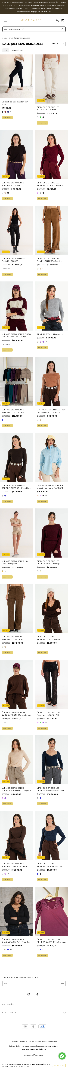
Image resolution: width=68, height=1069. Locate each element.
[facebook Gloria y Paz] (37, 994)
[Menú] (5, 20)
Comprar (7, 117)
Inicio (4, 38)
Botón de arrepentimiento (34, 1049)
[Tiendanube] (34, 1055)
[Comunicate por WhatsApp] (62, 1056)
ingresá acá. (53, 1046)
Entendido (59, 1065)
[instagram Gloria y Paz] (29, 994)
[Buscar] (62, 29)
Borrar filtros (16, 50)
